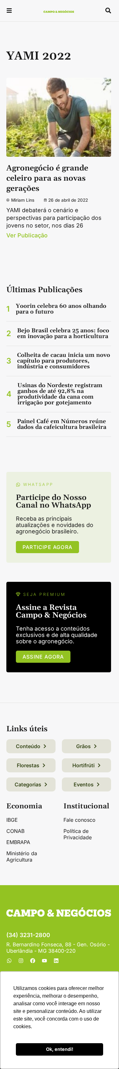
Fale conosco (79, 820)
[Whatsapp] (9, 961)
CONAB (15, 831)
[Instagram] (21, 961)
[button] (9, 11)
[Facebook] (33, 961)
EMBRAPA (18, 842)
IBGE (12, 820)
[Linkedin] (56, 961)
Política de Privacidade (77, 834)
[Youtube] (44, 961)
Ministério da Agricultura (21, 856)
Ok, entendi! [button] (59, 1049)
